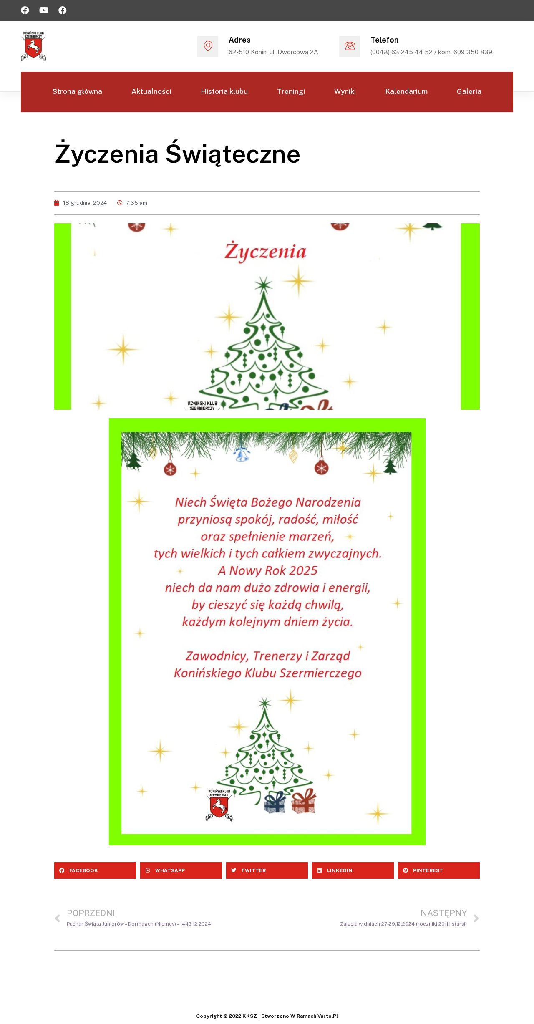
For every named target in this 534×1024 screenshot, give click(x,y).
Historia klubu (224, 91)
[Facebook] (25, 10)
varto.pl (327, 1016)
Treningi (291, 91)
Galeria (469, 91)
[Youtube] (44, 10)
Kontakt (298, 131)
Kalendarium (406, 91)
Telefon (384, 39)
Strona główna (77, 91)
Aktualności (151, 91)
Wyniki (345, 91)
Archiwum (239, 131)
